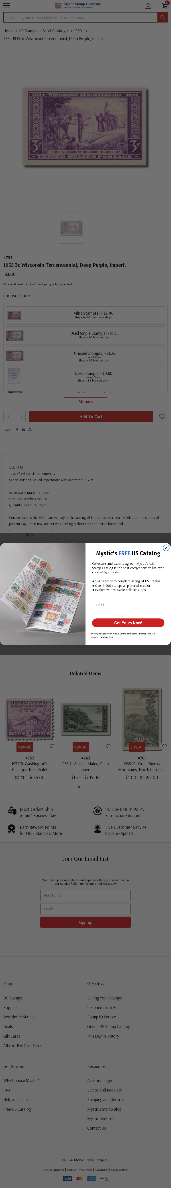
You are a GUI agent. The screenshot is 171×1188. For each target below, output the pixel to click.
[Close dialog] (166, 547)
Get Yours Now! (128, 623)
